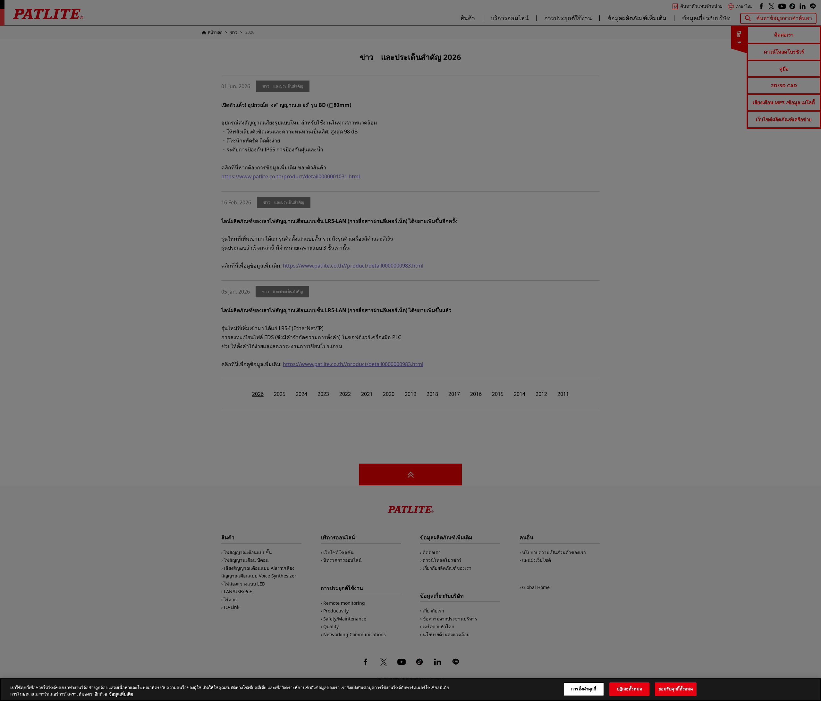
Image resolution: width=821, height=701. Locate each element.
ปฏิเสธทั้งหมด (629, 689)
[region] (410, 689)
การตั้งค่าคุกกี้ (583, 689)
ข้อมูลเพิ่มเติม (121, 694)
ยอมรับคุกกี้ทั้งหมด (675, 689)
